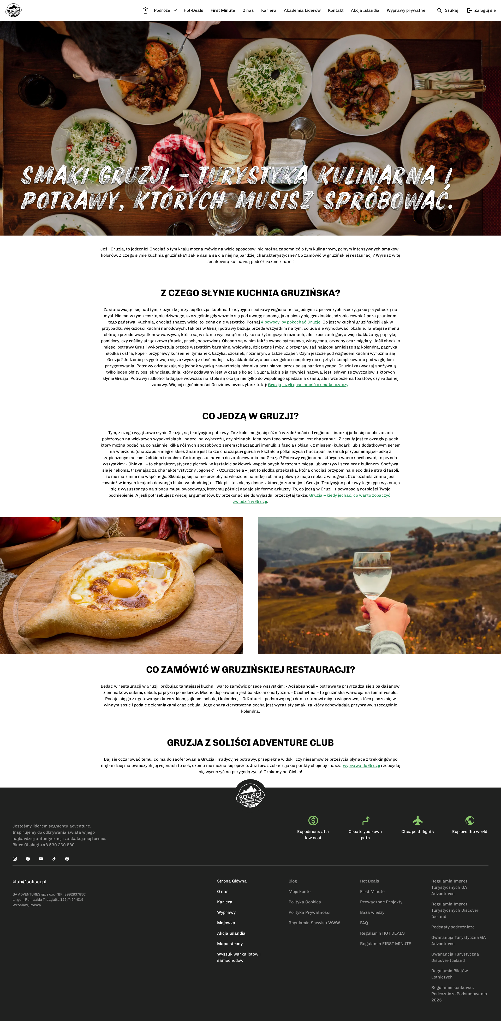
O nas (223, 891)
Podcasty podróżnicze (453, 926)
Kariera (224, 901)
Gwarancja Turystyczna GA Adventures (458, 940)
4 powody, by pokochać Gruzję (290, 322)
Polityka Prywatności (309, 912)
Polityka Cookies (305, 901)
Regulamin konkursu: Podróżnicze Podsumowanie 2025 (459, 993)
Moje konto (300, 891)
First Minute (372, 891)
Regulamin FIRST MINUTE (385, 943)
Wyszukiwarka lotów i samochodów (238, 957)
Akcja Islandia (231, 933)
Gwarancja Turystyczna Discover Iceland (455, 957)
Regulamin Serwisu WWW (314, 922)
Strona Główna (232, 881)
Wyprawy (226, 912)
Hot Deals (369, 881)
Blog (293, 881)
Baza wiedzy (372, 912)
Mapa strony (230, 943)
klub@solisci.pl (29, 882)
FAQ (364, 922)
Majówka (226, 922)
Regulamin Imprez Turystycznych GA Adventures (449, 887)
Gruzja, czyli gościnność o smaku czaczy (308, 384)
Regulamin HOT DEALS (382, 933)
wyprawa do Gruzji (361, 765)
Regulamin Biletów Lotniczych (449, 974)
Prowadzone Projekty (381, 901)
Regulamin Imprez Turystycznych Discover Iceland (455, 910)
